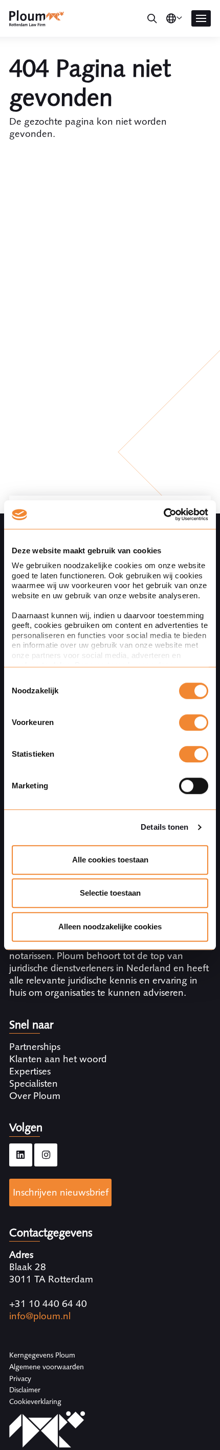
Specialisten (33, 1083)
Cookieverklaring (35, 1401)
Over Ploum (34, 1096)
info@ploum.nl (40, 1316)
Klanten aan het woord (58, 1059)
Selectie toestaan (110, 892)
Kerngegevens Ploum (42, 1355)
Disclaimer (24, 1389)
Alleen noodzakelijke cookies (110, 926)
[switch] (193, 722)
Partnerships (34, 1047)
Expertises (30, 1071)
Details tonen (164, 827)
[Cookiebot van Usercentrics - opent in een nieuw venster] (163, 514)
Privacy (20, 1378)
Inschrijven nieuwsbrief (60, 1192)
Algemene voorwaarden (46, 1366)
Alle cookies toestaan (110, 859)
